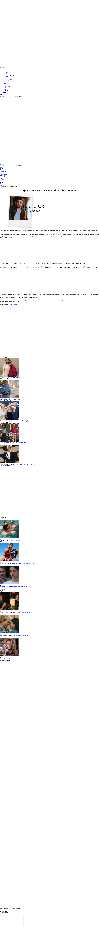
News (1, 182)
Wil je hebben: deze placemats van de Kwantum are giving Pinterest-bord (18, 464)
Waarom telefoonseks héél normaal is (9, 658)
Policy (7, 82)
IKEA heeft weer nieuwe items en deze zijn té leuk (12, 399)
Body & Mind (3, 171)
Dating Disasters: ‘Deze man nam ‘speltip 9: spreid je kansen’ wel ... (16, 612)
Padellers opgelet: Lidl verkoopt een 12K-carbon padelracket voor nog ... (18, 563)
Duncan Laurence (13, 304)
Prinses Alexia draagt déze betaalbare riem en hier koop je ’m (15, 421)
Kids (7, 72)
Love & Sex (6, 90)
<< (3, 306)
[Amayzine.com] (5, 67)
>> (3, 308)
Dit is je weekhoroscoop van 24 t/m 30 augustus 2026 (13, 442)
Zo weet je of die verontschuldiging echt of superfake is (13, 586)
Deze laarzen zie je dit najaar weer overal (10, 377)
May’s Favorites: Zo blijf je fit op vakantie (10, 540)
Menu (4, 71)
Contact (8, 80)
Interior (8, 74)
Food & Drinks (10, 75)
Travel (7, 76)
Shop (4, 92)
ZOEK (1, 94)
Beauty (5, 89)
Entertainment (6, 86)
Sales (4, 83)
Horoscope (9, 79)
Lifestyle (8, 78)
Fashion (5, 87)
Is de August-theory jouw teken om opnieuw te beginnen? (14, 635)
